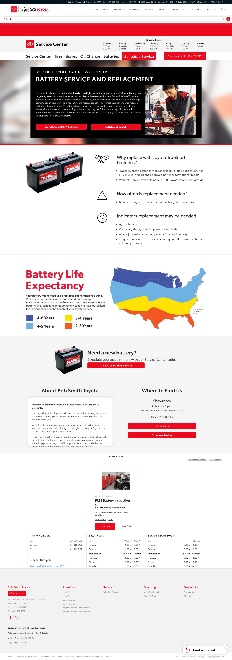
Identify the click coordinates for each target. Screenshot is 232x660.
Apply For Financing (152, 592)
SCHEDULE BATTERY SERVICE (61, 126)
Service (107, 587)
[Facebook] (10, 617)
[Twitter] (16, 617)
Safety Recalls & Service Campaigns (85, 656)
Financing (150, 587)
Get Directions (162, 426)
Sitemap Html (56, 656)
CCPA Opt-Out (105, 656)
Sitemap (47, 656)
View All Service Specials (197, 459)
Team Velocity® (189, 656)
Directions (188, 596)
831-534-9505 (76, 540)
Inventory (69, 587)
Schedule (105, 526)
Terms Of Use (38, 656)
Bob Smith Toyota (14, 656)
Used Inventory (70, 599)
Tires (58, 56)
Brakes (71, 56)
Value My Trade (150, 596)
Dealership (191, 587)
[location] (139, 2)
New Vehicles (69, 592)
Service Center (38, 56)
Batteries (111, 56)
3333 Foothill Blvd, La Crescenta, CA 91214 (48, 565)
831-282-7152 (76, 545)
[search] (225, 9)
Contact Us (19, 593)
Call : (185, 56)
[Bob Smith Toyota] (31, 8)
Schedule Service (139, 56)
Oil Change (90, 56)
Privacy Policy (27, 656)
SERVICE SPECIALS (116, 126)
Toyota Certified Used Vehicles (76, 607)
